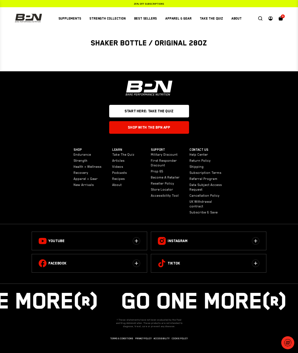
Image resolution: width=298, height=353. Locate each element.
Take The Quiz (123, 154)
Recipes (118, 179)
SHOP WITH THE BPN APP (149, 127)
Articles (118, 160)
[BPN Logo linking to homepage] (28, 18)
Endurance (82, 154)
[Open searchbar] (260, 18)
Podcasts (119, 173)
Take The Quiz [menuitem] (211, 18)
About (117, 185)
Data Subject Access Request (206, 187)
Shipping (197, 166)
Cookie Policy (180, 338)
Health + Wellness (88, 166)
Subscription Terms (205, 173)
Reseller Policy (162, 183)
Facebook (57, 263)
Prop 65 (157, 171)
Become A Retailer (165, 177)
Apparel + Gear (86, 179)
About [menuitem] (236, 18)
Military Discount (164, 154)
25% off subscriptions (149, 3)
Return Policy (200, 160)
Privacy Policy (143, 338)
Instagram (178, 241)
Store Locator (162, 189)
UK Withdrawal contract (201, 204)
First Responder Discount (164, 163)
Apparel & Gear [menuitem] (178, 18)
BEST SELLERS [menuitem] (145, 18)
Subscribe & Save (204, 212)
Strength (81, 160)
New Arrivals (84, 185)
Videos (117, 166)
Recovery (81, 173)
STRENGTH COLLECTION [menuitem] (107, 18)
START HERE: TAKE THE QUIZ (149, 111)
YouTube (56, 241)
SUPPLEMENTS (69, 18)
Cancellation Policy (205, 195)
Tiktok (174, 263)
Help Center (199, 154)
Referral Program (203, 179)
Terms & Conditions (121, 338)
